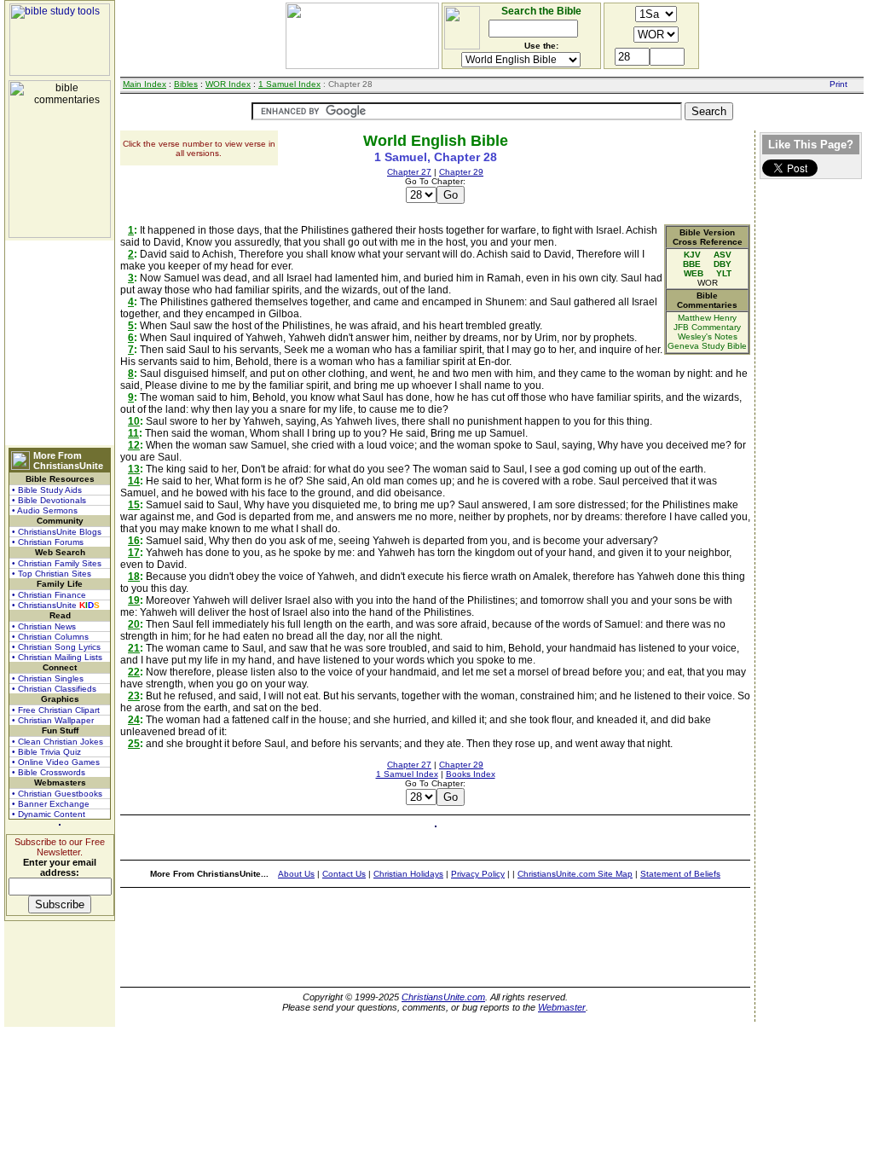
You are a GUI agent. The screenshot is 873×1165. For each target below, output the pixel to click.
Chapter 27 (409, 172)
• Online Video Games (56, 762)
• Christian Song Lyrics (56, 647)
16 (134, 541)
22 (134, 672)
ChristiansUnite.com (443, 997)
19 (134, 600)
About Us (296, 873)
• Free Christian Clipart (56, 710)
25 (134, 744)
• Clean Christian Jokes (57, 741)
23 (134, 696)
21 (134, 648)
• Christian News (44, 626)
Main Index (144, 84)
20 (134, 624)
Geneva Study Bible (707, 346)
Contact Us (344, 873)
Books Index (470, 774)
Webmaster (562, 1007)
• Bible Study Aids (47, 490)
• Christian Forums (48, 542)
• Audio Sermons (45, 510)
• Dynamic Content (48, 814)
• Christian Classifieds (54, 688)
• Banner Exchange (51, 804)
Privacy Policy (478, 873)
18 (134, 576)
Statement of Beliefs (680, 873)
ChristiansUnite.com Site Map (575, 873)
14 (134, 481)
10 (134, 421)
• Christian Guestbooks (57, 793)
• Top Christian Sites (51, 573)
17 (134, 553)
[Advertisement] (60, 343)
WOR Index (228, 84)
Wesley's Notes (707, 336)
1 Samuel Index (289, 84)
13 (134, 469)
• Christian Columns (50, 636)
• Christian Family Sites (56, 563)
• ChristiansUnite (56, 605)
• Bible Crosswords (48, 772)
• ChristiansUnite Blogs (56, 531)
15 (134, 505)
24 (134, 720)
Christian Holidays (408, 873)
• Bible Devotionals (49, 500)
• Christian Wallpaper (53, 720)
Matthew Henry (707, 317)
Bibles (186, 84)
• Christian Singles (48, 678)
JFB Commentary (707, 327)
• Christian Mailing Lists (57, 657)
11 (133, 433)
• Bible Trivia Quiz (46, 751)
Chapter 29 (461, 172)
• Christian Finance (49, 595)
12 (134, 445)
